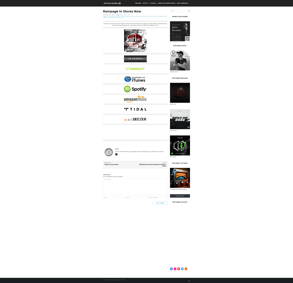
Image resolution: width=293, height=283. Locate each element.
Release (121, 14)
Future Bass (131, 16)
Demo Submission (182, 3)
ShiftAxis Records (107, 17)
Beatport (116, 16)
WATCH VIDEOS (180, 196)
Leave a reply (127, 14)
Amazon (107, 16)
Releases (138, 3)
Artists (145, 3)
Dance (120, 16)
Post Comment (160, 203)
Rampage (161, 16)
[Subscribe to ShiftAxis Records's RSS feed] (189, 281)
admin (115, 14)
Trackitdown (117, 17)
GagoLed (136, 16)
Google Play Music (143, 16)
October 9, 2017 (107, 14)
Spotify (112, 17)
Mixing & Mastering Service (166, 3)
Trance (122, 17)
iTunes (148, 16)
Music (151, 16)
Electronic (126, 16)
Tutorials (152, 3)
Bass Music (111, 16)
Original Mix (155, 16)
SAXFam (165, 16)
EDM (123, 16)
